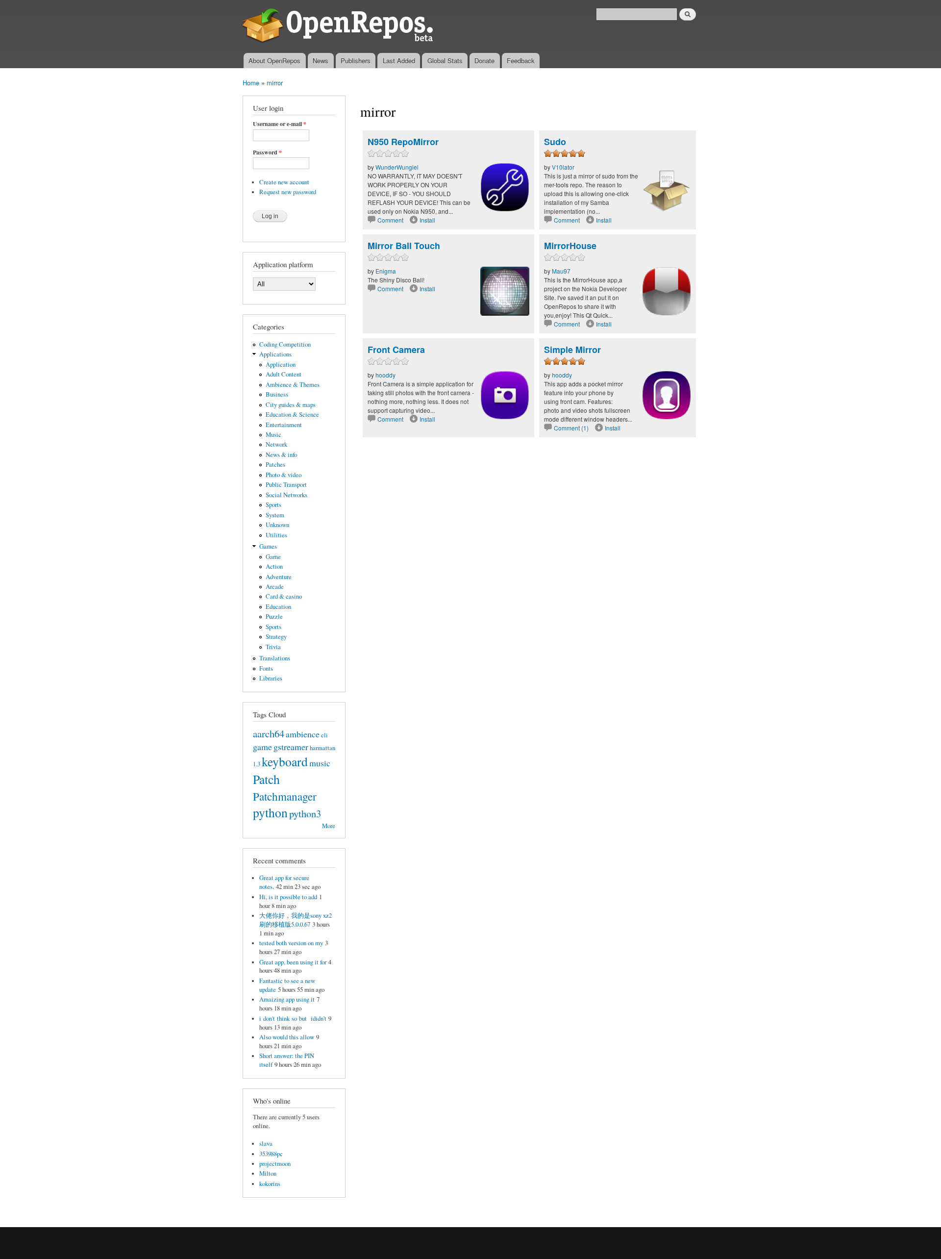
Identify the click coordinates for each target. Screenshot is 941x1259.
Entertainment (284, 425)
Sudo (555, 141)
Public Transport (286, 484)
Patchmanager (285, 796)
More (328, 826)
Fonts (266, 668)
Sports (273, 505)
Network (276, 444)
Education (278, 607)
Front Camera (396, 349)
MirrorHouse (570, 245)
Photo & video (283, 475)
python (270, 812)
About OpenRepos (274, 60)
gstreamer (290, 747)
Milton (267, 1173)
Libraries (270, 678)
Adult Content (283, 374)
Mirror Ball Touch (404, 245)
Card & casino (284, 596)
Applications (275, 354)
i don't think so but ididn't (292, 1018)
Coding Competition (285, 344)
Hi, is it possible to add (288, 897)
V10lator (563, 167)
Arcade (275, 586)
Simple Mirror (572, 349)
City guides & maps (291, 405)
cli (324, 735)
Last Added (399, 60)
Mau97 (561, 271)
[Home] (339, 26)
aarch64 (268, 733)
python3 (305, 813)
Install (427, 220)
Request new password (287, 192)
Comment (391, 220)
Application (281, 364)
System (275, 515)
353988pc (271, 1154)
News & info (281, 455)
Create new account (284, 182)
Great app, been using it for (292, 962)
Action (274, 566)
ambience (303, 734)
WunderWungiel (397, 167)
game (262, 747)
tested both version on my (291, 943)
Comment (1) (571, 428)
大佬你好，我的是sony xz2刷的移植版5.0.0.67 (295, 920)
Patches (275, 464)
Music (273, 434)
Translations (274, 658)
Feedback (521, 60)
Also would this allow (286, 1037)
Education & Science (292, 414)
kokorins (269, 1184)
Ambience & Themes (293, 384)
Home (251, 82)
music (319, 763)
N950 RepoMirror (403, 141)
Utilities (276, 535)
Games (268, 546)
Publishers (356, 60)
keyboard (285, 761)
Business (277, 394)
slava (265, 1143)
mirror (275, 82)
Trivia (273, 647)
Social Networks (286, 495)
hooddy (385, 375)
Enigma (385, 271)
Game (273, 557)
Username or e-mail (279, 124)
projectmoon (275, 1163)
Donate (484, 60)
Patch (266, 779)
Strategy (276, 636)
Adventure (279, 577)
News (320, 60)
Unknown (277, 525)
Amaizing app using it (287, 999)
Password (267, 152)
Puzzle (274, 616)
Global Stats (445, 60)
